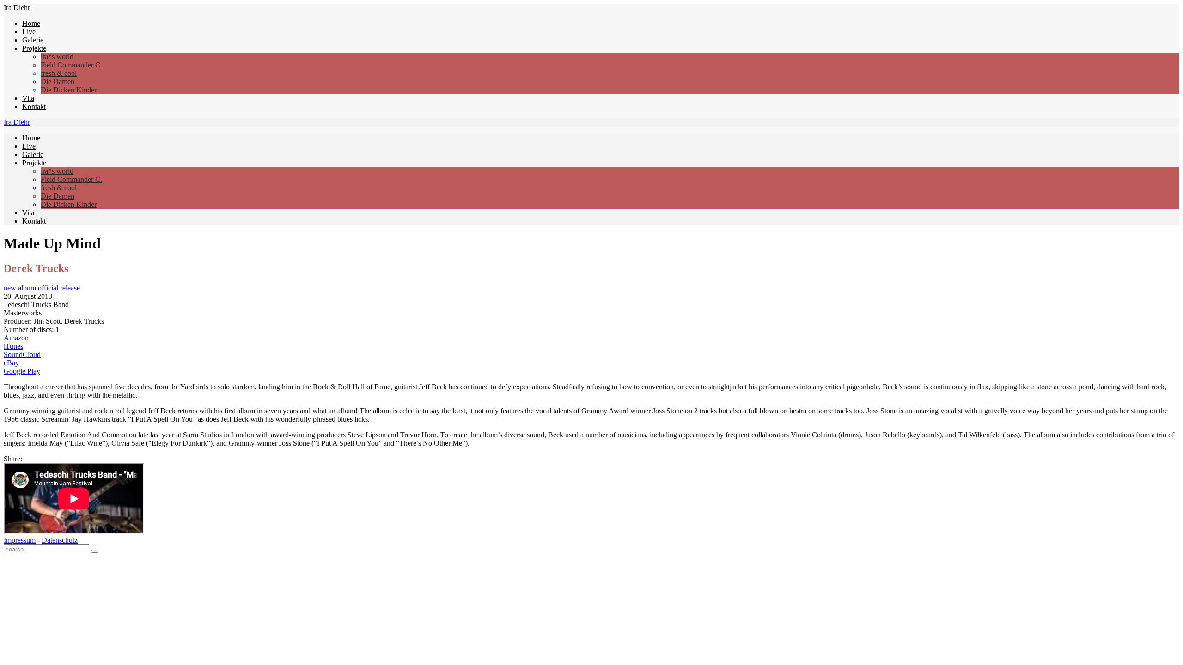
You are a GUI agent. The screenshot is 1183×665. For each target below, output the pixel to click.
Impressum (20, 540)
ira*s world (57, 56)
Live (29, 32)
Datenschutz (60, 540)
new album (20, 288)
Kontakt (34, 106)
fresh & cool (59, 73)
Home (31, 23)
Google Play (22, 371)
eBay (11, 363)
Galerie (32, 40)
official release (59, 288)
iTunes (13, 346)
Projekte (34, 48)
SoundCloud (22, 354)
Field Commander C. (71, 65)
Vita (28, 98)
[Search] (94, 551)
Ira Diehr (17, 8)
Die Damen (57, 81)
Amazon (16, 338)
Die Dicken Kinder (69, 90)
